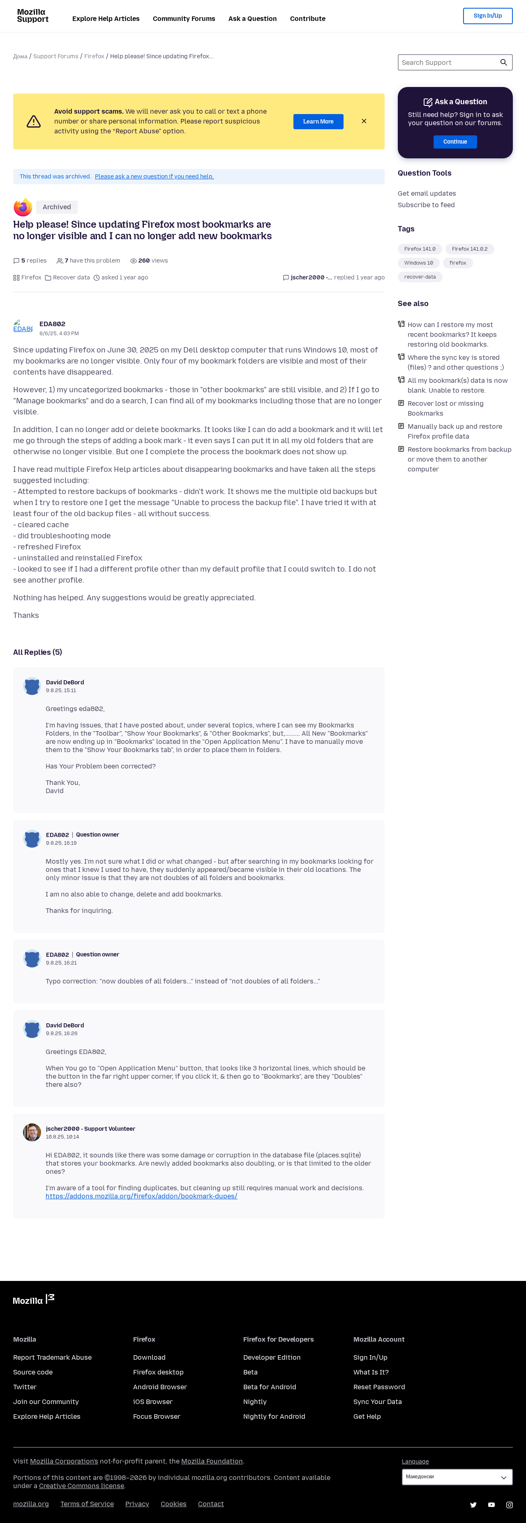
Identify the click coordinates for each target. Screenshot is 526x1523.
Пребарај (503, 62)
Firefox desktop (158, 1372)
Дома (20, 56)
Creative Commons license (81, 1486)
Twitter (25, 1387)
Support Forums (55, 56)
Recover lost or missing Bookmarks (446, 408)
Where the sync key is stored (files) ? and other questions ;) (456, 362)
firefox (458, 263)
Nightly (255, 1402)
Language (415, 1461)
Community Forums (184, 19)
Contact (211, 1504)
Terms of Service (87, 1504)
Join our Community (46, 1402)
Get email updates (427, 193)
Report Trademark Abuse (52, 1357)
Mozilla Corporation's (64, 1461)
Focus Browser (156, 1416)
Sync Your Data (377, 1402)
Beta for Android (269, 1387)
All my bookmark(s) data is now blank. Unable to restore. (458, 385)
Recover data (71, 277)
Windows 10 (418, 263)
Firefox (94, 56)
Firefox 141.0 (420, 249)
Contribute (307, 19)
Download (149, 1357)
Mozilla (33, 1300)
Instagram (509, 1505)
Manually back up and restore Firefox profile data (455, 431)
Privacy (137, 1504)
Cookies (174, 1504)
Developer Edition (272, 1357)
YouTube (491, 1505)
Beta (250, 1372)
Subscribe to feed (426, 205)
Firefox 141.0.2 (470, 249)
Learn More (318, 121)
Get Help (367, 1416)
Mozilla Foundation (212, 1461)
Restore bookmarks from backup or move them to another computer (460, 459)
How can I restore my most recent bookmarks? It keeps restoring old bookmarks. (452, 334)
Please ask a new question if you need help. (154, 176)
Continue (455, 141)
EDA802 (52, 324)
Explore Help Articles (106, 19)
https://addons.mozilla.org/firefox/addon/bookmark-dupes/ (142, 1196)
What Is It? (371, 1372)
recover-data (420, 277)
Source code (33, 1372)
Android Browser (160, 1387)
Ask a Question (252, 19)
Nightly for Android (274, 1416)
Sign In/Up (488, 15)
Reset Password (379, 1387)
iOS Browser (153, 1402)
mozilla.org (31, 1504)
